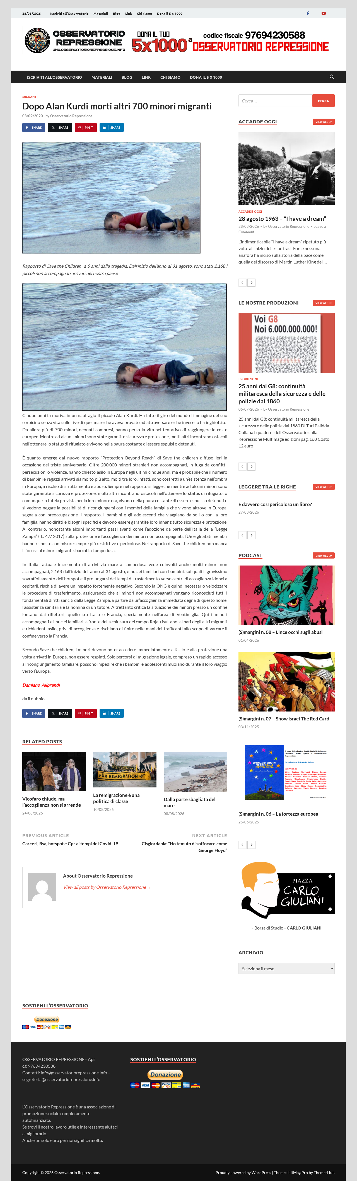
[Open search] (332, 77)
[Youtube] (323, 13)
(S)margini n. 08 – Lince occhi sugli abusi (280, 632)
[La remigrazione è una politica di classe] (125, 771)
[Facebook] (308, 13)
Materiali (100, 13)
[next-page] (251, 283)
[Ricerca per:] (286, 100)
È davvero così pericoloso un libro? (275, 504)
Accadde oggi (250, 211)
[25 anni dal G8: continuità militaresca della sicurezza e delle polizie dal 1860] (286, 342)
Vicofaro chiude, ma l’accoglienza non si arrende (51, 802)
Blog (116, 13)
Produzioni (248, 379)
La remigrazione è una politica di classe (116, 798)
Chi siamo (144, 13)
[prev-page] (242, 283)
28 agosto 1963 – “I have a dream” (282, 218)
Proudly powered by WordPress (243, 1172)
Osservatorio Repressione (71, 116)
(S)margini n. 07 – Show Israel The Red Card (283, 719)
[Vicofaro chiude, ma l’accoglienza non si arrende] (54, 773)
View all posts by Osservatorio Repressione (107, 887)
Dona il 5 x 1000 (169, 13)
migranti (29, 96)
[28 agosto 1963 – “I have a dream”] (286, 168)
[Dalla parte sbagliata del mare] (195, 773)
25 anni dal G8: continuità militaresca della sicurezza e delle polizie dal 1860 (281, 393)
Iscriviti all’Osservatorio (69, 13)
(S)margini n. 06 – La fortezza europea (278, 814)
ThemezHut (324, 1172)
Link (128, 13)
